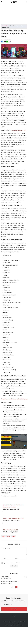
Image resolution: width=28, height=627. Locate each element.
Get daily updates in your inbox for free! (13, 601)
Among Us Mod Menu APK (18, 130)
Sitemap (17, 622)
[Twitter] (14, 616)
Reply (25, 577)
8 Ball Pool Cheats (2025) (10, 530)
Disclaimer (11, 622)
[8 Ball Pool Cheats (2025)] (6, 525)
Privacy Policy (22, 621)
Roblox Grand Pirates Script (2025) (13, 518)
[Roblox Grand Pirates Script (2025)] (6, 514)
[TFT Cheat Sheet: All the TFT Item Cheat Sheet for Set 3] (6, 500)
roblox (13, 536)
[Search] (26, 2)
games (3, 536)
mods (8, 536)
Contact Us (14, 621)
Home (3, 25)
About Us (9, 621)
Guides (6, 25)
